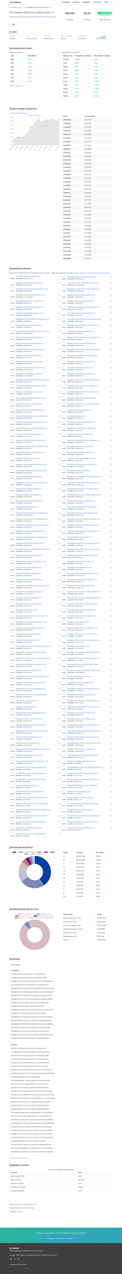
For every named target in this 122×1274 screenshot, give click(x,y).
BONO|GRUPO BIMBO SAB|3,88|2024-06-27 (81, 761)
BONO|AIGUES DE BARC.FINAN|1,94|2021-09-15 (83, 549)
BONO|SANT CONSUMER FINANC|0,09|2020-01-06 (84, 477)
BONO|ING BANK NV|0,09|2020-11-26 (79, 410)
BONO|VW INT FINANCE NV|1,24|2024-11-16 (82, 579)
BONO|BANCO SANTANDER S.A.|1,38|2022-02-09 (83, 707)
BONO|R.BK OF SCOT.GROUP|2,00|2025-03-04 (82, 755)
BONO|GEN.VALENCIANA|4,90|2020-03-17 (81, 422)
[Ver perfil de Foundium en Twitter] (11, 1259)
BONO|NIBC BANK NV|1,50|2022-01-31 (28, 598)
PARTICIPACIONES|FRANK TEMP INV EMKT (31, 386)
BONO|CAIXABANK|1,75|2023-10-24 (28, 458)
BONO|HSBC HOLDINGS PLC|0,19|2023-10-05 (82, 355)
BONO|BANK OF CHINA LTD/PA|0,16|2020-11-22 (32, 483)
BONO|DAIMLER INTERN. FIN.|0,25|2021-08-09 (82, 489)
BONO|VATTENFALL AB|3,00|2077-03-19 (29, 737)
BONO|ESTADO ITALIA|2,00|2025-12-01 (29, 283)
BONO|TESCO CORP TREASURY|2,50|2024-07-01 (32, 676)
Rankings (86, 2)
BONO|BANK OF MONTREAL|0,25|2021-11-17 (31, 410)
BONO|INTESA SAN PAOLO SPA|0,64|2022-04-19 (83, 483)
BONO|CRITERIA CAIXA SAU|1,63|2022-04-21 (31, 688)
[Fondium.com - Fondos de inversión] (15, 2)
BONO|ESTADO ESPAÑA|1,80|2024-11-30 (81, 374)
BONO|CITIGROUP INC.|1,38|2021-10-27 (29, 404)
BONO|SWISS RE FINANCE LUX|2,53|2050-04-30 (83, 725)
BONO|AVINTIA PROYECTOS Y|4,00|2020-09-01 (31, 695)
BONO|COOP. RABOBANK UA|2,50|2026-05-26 (31, 664)
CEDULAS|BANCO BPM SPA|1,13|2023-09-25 (31, 398)
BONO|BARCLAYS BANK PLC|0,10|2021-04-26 (82, 386)
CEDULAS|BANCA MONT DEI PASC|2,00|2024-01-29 (33, 646)
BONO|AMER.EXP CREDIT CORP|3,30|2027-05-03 (83, 743)
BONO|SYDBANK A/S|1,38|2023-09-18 (28, 573)
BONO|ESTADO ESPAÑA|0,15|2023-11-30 (29, 337)
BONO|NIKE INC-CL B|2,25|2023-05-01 (79, 810)
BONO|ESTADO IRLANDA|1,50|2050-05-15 (81, 749)
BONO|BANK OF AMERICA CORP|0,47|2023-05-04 (83, 349)
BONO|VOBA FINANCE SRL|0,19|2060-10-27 (82, 428)
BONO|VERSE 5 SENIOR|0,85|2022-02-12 (29, 592)
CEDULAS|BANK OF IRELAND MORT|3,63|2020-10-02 (85, 767)
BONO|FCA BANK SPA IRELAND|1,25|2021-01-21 (83, 779)
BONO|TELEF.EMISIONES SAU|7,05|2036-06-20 (83, 440)
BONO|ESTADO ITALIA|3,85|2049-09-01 (80, 434)
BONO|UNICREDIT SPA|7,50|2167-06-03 (80, 561)
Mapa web (53, 1255)
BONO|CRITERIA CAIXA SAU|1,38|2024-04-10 (82, 628)
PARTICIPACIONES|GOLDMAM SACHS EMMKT (83, 804)
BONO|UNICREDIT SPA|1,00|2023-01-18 (29, 555)
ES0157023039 (32, 38)
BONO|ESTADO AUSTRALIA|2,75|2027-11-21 (30, 368)
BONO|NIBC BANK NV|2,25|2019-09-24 (80, 446)
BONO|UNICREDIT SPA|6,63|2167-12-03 (29, 755)
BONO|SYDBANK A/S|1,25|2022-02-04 (28, 634)
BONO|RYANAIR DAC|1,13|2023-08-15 (28, 670)
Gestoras (97, 2)
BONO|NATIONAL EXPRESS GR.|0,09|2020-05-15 (83, 640)
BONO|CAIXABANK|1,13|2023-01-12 (28, 785)
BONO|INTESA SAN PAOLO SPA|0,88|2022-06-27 (32, 519)
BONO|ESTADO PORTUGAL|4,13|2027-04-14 (30, 295)
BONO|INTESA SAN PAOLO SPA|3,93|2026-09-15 (32, 797)
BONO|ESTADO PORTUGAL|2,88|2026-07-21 (30, 440)
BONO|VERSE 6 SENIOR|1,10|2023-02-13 (29, 374)
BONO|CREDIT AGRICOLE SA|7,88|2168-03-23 (82, 822)
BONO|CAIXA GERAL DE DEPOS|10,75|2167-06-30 (32, 749)
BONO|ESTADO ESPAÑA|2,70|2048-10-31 (29, 307)
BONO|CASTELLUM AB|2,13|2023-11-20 (29, 489)
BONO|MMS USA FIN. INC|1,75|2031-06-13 (81, 719)
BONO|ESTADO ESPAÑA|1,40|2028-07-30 (29, 361)
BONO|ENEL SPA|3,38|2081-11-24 (78, 646)
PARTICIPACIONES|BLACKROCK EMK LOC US (31, 422)
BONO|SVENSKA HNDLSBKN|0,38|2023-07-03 (82, 555)
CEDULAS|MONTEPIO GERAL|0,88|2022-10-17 (82, 573)
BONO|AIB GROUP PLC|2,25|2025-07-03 (29, 579)
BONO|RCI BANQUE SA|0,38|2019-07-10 (29, 495)
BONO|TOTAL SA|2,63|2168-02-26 (27, 701)
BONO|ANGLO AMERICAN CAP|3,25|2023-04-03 (83, 688)
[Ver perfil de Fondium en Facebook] (14, 1259)
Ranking (23, 1255)
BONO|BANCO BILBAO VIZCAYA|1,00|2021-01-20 (83, 307)
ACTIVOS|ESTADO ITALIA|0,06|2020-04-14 (81, 313)
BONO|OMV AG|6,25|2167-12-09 (26, 610)
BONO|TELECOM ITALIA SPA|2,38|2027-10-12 (82, 616)
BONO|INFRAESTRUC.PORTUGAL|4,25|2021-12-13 (33, 331)
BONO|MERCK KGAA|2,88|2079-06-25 (79, 567)
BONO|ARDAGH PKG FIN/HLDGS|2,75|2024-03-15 (32, 616)
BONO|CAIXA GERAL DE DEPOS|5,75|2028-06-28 (83, 670)
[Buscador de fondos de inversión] (112, 2)
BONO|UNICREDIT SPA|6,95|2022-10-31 (80, 797)
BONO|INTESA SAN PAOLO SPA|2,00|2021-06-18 (83, 701)
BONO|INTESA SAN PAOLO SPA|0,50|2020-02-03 (32, 289)
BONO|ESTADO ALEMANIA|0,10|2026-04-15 (81, 343)
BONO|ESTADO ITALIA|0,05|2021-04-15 (29, 604)
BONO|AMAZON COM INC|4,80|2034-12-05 (81, 695)
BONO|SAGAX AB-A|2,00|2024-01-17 (28, 743)
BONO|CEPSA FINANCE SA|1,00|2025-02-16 (30, 682)
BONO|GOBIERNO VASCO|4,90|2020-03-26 (81, 610)
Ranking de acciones (33, 1255)
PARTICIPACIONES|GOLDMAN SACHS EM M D (31, 816)
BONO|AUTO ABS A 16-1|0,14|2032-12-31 (29, 719)
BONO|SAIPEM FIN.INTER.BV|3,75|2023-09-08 (82, 664)
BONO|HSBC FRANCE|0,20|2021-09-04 (80, 368)
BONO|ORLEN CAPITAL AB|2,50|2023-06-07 (30, 531)
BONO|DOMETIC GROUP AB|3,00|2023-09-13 (31, 779)
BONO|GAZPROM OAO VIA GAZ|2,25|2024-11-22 (83, 658)
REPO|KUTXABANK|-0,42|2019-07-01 (28, 276)
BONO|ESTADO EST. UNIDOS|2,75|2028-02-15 (82, 283)
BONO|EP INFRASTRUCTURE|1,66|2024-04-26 (82, 773)
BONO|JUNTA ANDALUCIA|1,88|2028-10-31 (30, 452)
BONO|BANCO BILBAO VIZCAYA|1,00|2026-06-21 (83, 543)
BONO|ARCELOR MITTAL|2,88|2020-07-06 (81, 501)
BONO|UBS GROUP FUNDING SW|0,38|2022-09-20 (32, 549)
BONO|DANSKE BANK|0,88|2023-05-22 (29, 477)
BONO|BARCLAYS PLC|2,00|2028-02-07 (80, 682)
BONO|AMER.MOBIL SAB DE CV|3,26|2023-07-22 (32, 761)
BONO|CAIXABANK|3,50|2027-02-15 (28, 640)
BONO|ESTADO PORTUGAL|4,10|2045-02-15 (82, 464)
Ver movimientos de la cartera (19, 1158)
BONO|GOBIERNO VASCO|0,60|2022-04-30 (81, 277)
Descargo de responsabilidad (18, 1264)
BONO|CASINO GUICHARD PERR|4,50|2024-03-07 (84, 598)
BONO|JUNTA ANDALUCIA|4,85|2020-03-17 (30, 343)
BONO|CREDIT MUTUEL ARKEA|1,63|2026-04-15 (32, 731)
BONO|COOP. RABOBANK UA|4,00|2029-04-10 (31, 470)
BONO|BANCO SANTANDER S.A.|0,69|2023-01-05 (32, 319)
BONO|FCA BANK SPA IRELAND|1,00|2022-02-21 (83, 737)
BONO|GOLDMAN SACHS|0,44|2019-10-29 (81, 458)
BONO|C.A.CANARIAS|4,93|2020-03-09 (28, 392)
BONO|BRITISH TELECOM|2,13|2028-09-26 (30, 791)
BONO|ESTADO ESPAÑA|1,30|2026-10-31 (81, 452)
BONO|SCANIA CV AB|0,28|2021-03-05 (28, 567)
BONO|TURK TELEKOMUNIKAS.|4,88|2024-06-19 (83, 816)
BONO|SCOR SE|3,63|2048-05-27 (78, 622)
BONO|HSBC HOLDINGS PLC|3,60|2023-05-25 (31, 652)
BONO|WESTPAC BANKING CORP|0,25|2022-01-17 (33, 380)
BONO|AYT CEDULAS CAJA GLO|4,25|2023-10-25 (32, 804)
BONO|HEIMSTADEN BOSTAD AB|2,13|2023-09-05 (84, 731)
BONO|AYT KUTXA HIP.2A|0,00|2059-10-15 (81, 828)
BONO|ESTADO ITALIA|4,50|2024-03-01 (80, 301)
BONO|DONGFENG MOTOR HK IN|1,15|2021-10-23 (84, 531)
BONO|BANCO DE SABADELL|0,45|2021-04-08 (31, 622)
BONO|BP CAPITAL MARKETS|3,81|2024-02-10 (31, 464)
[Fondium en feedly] (18, 1259)
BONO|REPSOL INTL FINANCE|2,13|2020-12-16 (83, 325)
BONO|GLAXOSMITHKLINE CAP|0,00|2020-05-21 (32, 537)
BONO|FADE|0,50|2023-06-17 (76, 416)
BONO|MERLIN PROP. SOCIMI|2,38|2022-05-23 (31, 773)
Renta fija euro (27, 1208)
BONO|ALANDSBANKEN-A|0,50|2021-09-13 (81, 398)
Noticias (76, 2)
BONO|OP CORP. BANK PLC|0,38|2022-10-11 (30, 561)
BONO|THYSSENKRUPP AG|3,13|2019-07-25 (82, 604)
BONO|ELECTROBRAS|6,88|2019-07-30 (29, 828)
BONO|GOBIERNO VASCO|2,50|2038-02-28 (30, 349)
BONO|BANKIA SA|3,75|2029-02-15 (27, 507)
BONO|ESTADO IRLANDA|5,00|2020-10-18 (81, 713)
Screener (66, 2)
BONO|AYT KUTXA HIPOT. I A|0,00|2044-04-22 (31, 834)
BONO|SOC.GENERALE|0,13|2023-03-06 (80, 361)
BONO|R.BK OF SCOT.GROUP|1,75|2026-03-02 (31, 767)
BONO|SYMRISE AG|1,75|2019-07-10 (79, 537)
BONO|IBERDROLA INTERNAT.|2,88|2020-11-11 (83, 392)
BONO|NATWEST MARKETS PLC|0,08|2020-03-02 (83, 337)
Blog (17, 1255)
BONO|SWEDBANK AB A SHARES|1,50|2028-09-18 (84, 495)
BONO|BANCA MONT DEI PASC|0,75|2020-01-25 (83, 289)
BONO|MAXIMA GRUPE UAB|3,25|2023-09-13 (31, 713)
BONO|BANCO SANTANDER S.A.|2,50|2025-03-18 (32, 525)
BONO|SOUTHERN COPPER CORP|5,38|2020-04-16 (33, 810)
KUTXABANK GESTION (48, 17)
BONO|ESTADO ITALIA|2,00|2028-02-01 (80, 331)
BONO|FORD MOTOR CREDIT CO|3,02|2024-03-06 (32, 658)
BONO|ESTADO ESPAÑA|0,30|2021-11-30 (29, 313)
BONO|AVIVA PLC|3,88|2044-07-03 (78, 791)
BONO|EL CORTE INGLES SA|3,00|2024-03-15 (31, 725)
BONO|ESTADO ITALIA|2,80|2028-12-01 (29, 325)
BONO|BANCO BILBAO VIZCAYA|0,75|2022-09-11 (83, 404)
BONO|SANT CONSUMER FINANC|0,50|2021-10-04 (33, 586)
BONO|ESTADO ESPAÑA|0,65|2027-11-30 (81, 295)
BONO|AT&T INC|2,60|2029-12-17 (27, 707)
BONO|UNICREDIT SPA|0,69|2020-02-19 (29, 434)
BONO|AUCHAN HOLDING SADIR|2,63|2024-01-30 (84, 592)
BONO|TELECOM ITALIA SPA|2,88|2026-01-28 (82, 513)
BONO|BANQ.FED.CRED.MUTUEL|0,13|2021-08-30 (84, 319)
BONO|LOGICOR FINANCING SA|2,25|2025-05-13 (32, 416)
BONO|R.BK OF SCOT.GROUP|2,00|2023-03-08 (82, 525)
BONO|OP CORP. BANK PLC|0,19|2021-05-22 (82, 634)
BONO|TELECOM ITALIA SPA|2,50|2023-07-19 (31, 822)
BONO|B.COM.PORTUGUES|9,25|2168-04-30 (30, 628)
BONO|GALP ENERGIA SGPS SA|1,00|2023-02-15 (32, 513)
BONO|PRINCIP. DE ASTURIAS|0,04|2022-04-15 (31, 428)
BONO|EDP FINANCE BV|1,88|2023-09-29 (29, 543)
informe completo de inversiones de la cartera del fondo (91, 273)
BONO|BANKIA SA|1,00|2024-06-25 (78, 470)
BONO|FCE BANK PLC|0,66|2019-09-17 (29, 355)
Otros (18, 1211)
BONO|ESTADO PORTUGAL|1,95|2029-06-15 (82, 507)
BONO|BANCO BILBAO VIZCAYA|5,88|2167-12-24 (32, 446)
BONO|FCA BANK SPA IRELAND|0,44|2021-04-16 (83, 380)
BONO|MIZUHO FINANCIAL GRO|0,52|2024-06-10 (83, 652)
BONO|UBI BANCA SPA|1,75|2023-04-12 (29, 501)
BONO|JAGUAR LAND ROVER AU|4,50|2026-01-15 (84, 519)
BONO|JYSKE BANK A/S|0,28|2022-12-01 (80, 586)
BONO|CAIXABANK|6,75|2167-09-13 (79, 676)
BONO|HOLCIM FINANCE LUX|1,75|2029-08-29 (82, 785)
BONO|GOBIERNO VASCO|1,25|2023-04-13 (30, 301)
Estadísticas (45, 1255)
